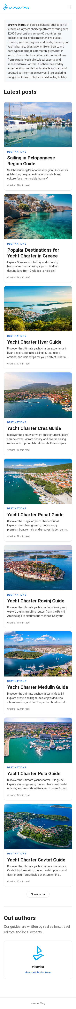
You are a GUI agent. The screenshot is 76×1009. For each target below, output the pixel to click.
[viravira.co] (16, 7)
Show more (38, 894)
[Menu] (69, 7)
